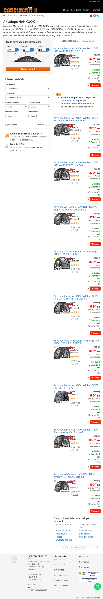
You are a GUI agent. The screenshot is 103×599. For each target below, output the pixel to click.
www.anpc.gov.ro (61, 585)
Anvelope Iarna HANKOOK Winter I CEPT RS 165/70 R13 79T (76, 386)
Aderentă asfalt (34, 102)
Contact (96, 9)
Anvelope (12, 15)
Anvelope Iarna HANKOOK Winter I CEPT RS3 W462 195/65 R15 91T (76, 49)
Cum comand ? (60, 564)
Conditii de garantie (62, 575)
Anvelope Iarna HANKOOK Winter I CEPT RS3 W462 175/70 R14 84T (76, 163)
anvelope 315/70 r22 (63, 526)
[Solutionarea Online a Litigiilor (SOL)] (89, 580)
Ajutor (86, 9)
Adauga (96, 85)
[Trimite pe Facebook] (91, 15)
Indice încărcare (11, 112)
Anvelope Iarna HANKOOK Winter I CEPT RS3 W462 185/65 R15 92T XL (76, 297)
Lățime (8, 46)
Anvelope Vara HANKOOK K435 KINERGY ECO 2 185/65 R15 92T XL (77, 342)
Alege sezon (10, 84)
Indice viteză (33, 112)
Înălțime (24, 46)
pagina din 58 (76, 547)
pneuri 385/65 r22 (64, 530)
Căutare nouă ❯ (27, 69)
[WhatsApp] (97, 586)
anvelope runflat (86, 536)
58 (97, 547)
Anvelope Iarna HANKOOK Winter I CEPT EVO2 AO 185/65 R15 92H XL (76, 119)
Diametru (40, 46)
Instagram (85, 561)
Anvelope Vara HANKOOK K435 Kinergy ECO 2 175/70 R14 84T (75, 253)
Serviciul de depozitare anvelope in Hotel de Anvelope (76, 102)
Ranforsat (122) (44, 124)
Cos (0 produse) (73, 9)
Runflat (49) (12, 124)
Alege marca (10, 93)
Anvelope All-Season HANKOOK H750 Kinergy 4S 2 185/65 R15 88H (74, 475)
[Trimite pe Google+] (94, 15)
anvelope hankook (64, 539)
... (59, 547)
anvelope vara (85, 530)
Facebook (84, 556)
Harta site (85, 567)
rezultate (68, 35)
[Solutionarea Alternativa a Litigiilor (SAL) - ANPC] (89, 573)
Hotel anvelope (60, 559)
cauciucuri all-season (62, 535)
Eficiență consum (12, 102)
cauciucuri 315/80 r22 (87, 526)
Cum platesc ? (60, 569)
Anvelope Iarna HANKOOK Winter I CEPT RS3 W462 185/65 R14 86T (76, 431)
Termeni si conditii (61, 580)
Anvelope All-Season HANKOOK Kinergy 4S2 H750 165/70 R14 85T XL (75, 208)
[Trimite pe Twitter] (98, 15)
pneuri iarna (84, 533)
